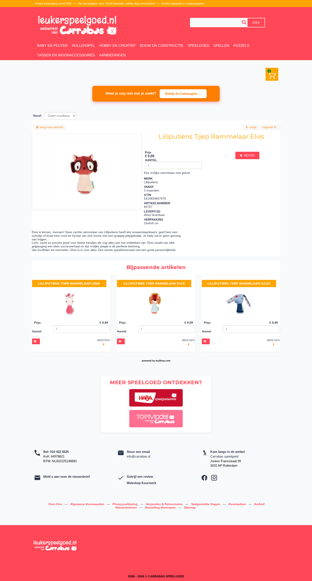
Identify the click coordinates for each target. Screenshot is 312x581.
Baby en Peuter (52, 46)
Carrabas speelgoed (224, 456)
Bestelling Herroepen (161, 507)
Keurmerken (238, 504)
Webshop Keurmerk (141, 483)
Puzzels (241, 46)
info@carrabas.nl (138, 456)
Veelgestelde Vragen (206, 504)
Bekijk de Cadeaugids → (183, 93)
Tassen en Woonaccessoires (66, 55)
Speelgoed (198, 46)
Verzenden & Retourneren (165, 504)
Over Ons (55, 504)
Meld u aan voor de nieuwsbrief (66, 476)
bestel (249, 155)
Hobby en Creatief (117, 46)
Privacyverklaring (125, 504)
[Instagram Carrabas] (214, 477)
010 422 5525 (59, 451)
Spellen (221, 46)
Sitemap (190, 507)
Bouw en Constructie (161, 46)
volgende (267, 127)
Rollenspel (83, 46)
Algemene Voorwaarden (87, 504)
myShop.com (163, 360)
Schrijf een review (140, 476)
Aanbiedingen (112, 55)
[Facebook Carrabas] (204, 477)
